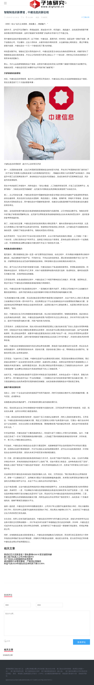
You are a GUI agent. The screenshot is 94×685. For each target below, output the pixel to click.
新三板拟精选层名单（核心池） (52, 671)
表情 (8, 641)
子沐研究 (44, 17)
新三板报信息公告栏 (32, 671)
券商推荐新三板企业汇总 (14, 669)
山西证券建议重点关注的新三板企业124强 (40, 669)
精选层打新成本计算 (69, 673)
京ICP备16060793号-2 (45, 680)
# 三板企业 (85, 17)
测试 (14, 673)
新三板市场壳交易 (17, 671)
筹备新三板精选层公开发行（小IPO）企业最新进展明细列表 (39, 673)
